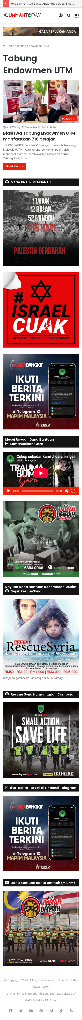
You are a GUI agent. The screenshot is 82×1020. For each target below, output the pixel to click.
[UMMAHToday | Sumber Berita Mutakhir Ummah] (25, 15)
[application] (41, 473)
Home (10, 45)
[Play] (9, 491)
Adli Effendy (13, 127)
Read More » (14, 166)
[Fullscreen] (73, 491)
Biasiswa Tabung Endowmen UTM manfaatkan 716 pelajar (39, 136)
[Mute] (67, 491)
